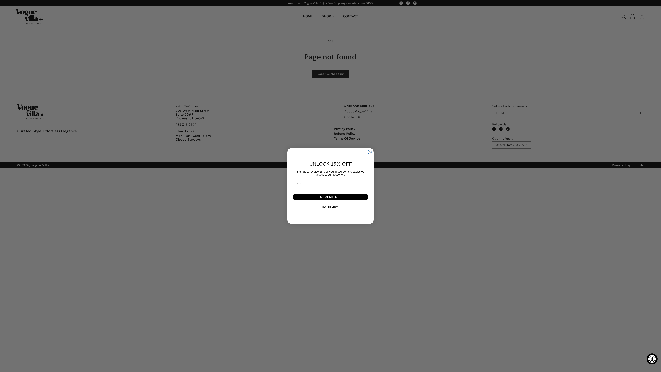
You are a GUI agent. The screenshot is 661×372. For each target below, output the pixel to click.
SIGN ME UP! (330, 196)
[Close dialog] (370, 152)
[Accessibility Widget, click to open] (652, 358)
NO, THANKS (330, 207)
